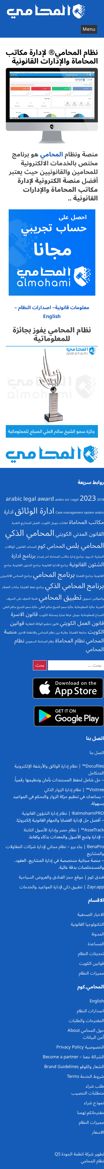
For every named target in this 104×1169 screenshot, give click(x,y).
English (52, 316)
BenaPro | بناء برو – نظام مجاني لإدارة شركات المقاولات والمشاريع (55, 850)
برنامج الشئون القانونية (27, 565)
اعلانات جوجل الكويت (54, 523)
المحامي (50, 154)
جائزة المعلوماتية (85, 607)
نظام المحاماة (70, 640)
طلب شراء (95, 1086)
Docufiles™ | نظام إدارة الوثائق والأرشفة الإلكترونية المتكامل (59, 770)
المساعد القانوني (26, 547)
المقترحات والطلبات (86, 1020)
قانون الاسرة (24, 614)
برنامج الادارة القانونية (55, 565)
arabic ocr (62, 499)
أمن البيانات (93, 1037)
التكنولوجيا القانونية (87, 924)
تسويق (87, 598)
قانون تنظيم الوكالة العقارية (42, 624)
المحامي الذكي (29, 533)
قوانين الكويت (91, 963)
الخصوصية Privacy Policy (80, 1047)
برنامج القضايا (84, 576)
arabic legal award (30, 499)
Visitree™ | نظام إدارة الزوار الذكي (74, 789)
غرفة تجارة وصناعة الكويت (55, 615)
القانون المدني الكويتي (79, 534)
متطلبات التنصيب (87, 1093)
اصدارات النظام (34, 308)
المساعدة (96, 943)
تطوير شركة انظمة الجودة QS (79, 1154)
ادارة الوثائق (34, 511)
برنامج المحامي (54, 574)
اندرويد (89, 556)
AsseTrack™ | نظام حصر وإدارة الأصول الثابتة (64, 830)
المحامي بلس (85, 545)
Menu (89, 29)
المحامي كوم (51, 546)
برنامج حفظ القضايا (32, 587)
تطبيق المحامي (60, 597)
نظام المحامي (92, 1161)
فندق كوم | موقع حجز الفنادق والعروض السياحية (61, 877)
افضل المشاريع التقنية (26, 523)
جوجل (76, 615)
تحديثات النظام (91, 953)
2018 (100, 499)
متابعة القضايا (78, 632)
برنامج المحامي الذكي (74, 585)
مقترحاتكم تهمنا (90, 1112)
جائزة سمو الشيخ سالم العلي (56, 607)
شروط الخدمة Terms (85, 1076)
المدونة (98, 934)
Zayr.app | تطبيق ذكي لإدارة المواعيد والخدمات (61, 886)
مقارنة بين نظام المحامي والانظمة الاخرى (43, 632)
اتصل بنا (97, 752)
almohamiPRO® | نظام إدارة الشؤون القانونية (63, 813)
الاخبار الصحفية (90, 914)
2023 (88, 498)
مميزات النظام (91, 973)
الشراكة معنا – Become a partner (73, 1056)
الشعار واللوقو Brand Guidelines (74, 1066)
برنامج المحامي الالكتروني (16, 576)
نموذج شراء (94, 1102)
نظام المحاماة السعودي (39, 641)
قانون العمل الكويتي (82, 623)
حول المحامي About (86, 1030)
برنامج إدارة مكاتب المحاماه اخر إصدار (60, 556)
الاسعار (98, 1132)
